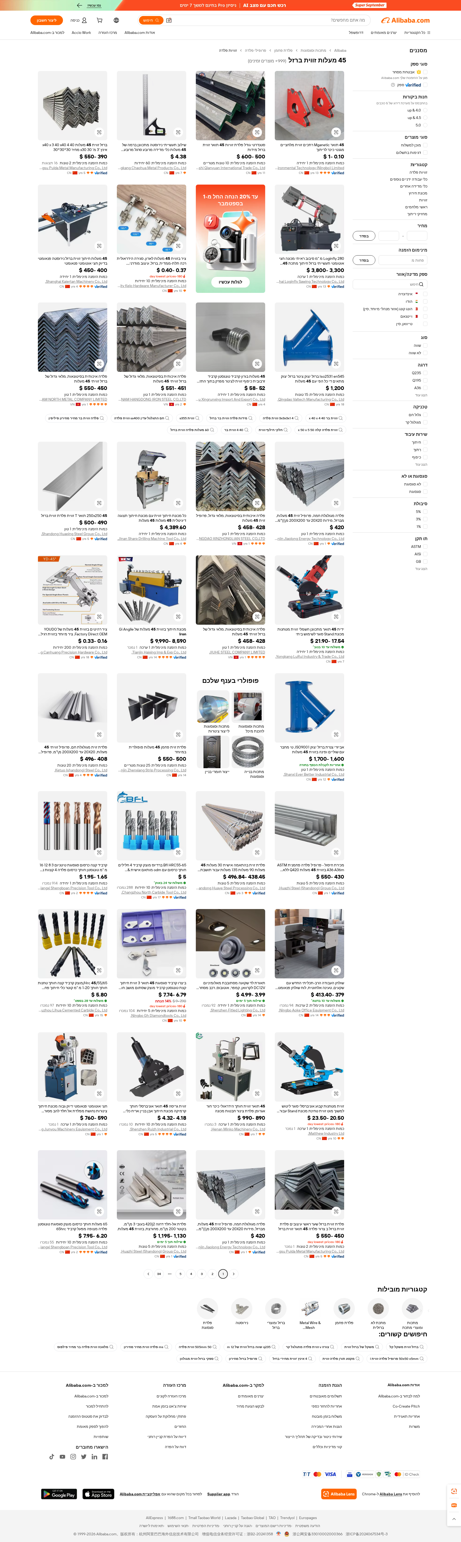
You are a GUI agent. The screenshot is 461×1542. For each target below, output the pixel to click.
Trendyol (287, 1518)
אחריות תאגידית (407, 1416)
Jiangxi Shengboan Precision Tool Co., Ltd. (72, 888)
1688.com (176, 1518)
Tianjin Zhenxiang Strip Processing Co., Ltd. (151, 770)
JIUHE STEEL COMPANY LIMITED (237, 652)
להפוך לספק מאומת (92, 1426)
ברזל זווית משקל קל (404, 1347)
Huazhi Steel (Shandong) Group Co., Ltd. (311, 888)
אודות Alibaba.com (404, 1385)
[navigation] (390, 663)
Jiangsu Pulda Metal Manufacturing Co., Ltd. (72, 168)
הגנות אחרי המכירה (326, 1426)
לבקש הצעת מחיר (250, 1406)
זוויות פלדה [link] (228, 50)
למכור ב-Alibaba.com (91, 1396)
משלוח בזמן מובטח (327, 1416)
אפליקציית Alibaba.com (140, 1494)
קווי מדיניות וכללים (327, 1447)
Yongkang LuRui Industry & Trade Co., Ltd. (309, 656)
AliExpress (154, 1518)
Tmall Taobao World (204, 1518)
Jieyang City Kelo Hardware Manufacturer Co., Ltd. (151, 286)
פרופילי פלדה (255, 50)
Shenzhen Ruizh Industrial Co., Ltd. (157, 1129)
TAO (272, 1518)
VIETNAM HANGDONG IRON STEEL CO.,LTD (151, 399)
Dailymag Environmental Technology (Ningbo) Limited (309, 168)
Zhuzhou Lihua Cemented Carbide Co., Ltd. (72, 1010)
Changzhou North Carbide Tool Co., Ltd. (153, 892)
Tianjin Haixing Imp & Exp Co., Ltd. (159, 652)
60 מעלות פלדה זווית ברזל (189, 430)
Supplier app (218, 1494)
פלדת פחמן (283, 50)
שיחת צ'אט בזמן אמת (169, 1406)
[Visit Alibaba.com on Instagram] (73, 1456)
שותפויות (101, 1437)
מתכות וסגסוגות (313, 50)
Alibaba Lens (391, 1494)
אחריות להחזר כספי (326, 1406)
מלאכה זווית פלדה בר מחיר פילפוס (82, 1347)
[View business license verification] (278, 1534)
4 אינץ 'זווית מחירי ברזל (290, 1359)
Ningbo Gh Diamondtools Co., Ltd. (158, 1015)
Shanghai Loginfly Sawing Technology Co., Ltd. (309, 281)
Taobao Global (252, 1518)
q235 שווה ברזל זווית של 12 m (249, 1347)
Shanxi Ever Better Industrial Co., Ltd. (313, 774)
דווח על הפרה (175, 1447)
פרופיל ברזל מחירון (243, 1359)
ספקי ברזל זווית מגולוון (196, 1359)
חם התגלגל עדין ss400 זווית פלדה (139, 418)
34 (159, 1274)
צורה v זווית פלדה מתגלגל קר (307, 1347)
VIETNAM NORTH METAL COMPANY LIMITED (72, 399)
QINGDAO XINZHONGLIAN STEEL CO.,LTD (230, 538)
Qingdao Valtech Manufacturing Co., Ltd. (310, 399)
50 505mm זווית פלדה (195, 1347)
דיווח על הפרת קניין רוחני (167, 1437)
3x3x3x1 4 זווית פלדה (278, 418)
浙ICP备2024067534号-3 (367, 1534)
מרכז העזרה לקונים (171, 1396)
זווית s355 (187, 418)
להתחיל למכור (97, 1406)
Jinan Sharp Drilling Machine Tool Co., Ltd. (151, 538)
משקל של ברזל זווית (359, 1347)
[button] (169, 20)
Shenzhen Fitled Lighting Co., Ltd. (237, 1010)
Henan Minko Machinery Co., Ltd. (238, 1129)
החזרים (180, 1426)
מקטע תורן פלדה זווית (339, 1359)
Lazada (230, 1518)
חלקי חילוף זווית (271, 430)
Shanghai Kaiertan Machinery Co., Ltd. (76, 281)
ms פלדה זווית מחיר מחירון (143, 1347)
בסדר (364, 236)
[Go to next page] (148, 1274)
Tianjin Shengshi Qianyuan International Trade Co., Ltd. (230, 168)
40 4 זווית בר (233, 430)
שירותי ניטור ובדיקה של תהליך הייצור (313, 1437)
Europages (308, 1518)
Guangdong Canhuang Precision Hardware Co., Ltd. (72, 652)
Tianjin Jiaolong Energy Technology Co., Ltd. (309, 538)
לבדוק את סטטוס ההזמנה (88, 1416)
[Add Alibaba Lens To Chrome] (339, 1494)
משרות (414, 1426)
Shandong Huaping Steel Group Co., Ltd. (74, 534)
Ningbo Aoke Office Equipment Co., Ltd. (311, 1010)
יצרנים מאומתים (251, 1396)
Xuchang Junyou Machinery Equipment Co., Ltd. (72, 1129)
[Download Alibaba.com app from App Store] (98, 1494)
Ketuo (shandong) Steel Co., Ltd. (80, 770)
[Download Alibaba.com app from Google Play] (59, 1494)
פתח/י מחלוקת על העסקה (166, 1416)
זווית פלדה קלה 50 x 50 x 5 (317, 430)
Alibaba (340, 50)
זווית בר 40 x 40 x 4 (323, 418)
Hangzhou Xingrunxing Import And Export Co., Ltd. (230, 399)
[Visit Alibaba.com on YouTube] (62, 1456)
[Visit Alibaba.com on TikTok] (52, 1456)
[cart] (99, 21)
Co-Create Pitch (406, 1406)
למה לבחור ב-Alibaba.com (399, 1396)
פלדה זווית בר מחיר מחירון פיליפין (74, 418)
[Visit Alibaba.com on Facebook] (105, 1456)
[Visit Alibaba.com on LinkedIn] (94, 1456)
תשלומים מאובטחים (326, 1396)
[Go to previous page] (234, 1274)
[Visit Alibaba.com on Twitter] (84, 1456)
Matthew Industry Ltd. (326, 1133)
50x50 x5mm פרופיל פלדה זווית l (394, 1359)
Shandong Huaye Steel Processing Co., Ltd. (230, 888)
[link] (454, 1491)
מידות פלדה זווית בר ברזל (228, 418)
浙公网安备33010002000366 (318, 1534)
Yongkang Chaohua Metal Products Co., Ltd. (151, 168)
